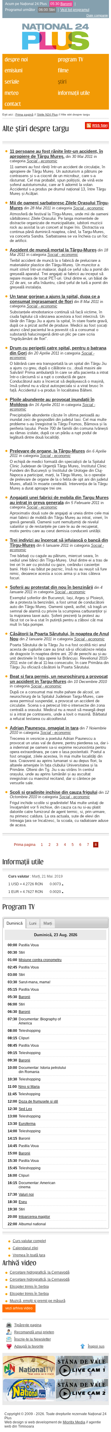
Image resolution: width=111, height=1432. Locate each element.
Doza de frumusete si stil (38, 1101)
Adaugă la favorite (29, 1346)
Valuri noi (26, 1194)
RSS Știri (99, 126)
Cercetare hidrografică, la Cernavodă (40, 1272)
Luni (32, 923)
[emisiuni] (28, 70)
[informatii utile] (81, 93)
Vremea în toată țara (29, 1255)
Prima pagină (24, 114)
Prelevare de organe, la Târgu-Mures (47, 450)
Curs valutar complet (29, 1241)
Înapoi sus (96, 1346)
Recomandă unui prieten (34, 1332)
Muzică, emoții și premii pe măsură (37, 1301)
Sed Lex (25, 1109)
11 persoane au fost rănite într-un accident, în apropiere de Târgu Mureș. (56, 154)
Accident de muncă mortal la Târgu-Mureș (53, 249)
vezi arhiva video (19, 1308)
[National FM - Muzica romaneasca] (29, 1400)
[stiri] (81, 81)
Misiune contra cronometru (40, 960)
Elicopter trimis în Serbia (29, 1287)
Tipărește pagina (27, 1325)
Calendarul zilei (25, 1248)
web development (42, 1422)
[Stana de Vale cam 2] (82, 1400)
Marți (48, 923)
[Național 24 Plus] (55, 37)
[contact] (28, 104)
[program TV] (81, 59)
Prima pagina (25, 845)
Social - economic (42, 161)
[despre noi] (28, 59)
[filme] (81, 70)
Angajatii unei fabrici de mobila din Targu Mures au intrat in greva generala (59, 500)
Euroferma (27, 1124)
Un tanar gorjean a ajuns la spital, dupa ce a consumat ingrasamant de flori (55, 299)
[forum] (28, 93)
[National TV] (29, 1377)
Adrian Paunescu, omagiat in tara (44, 727)
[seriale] (28, 81)
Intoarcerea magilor (34, 1217)
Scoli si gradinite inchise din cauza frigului (53, 792)
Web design (14, 1422)
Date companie (97, 15)
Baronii (66, 4)
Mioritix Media (74, 1422)
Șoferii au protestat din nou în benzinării (51, 587)
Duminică (14, 923)
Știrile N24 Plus (47, 114)
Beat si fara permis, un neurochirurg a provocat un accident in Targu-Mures (59, 679)
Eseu (23, 1202)
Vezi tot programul (74, 10)
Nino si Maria (29, 1087)
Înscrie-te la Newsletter (32, 1339)
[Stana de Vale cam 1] (82, 1377)
